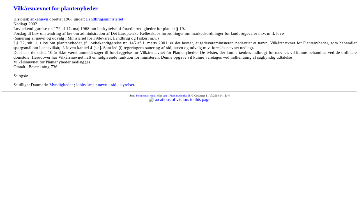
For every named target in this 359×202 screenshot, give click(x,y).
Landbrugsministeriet (104, 19)
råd (113, 84)
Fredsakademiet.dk (179, 95)
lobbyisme (85, 84)
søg (165, 95)
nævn (102, 84)
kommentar (142, 95)
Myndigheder (61, 84)
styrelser (127, 84)
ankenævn (39, 19)
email (153, 95)
